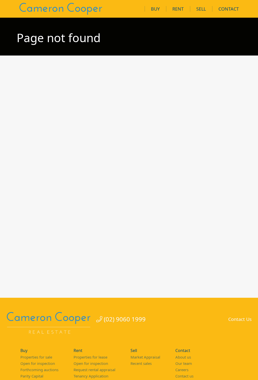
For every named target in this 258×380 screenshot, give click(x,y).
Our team (183, 363)
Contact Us (240, 319)
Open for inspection (37, 363)
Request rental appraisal (94, 369)
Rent (178, 9)
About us (183, 357)
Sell (201, 9)
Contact (228, 9)
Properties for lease (90, 357)
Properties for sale (36, 357)
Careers (181, 369)
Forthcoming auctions (39, 369)
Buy (155, 9)
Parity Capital (31, 375)
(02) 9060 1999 (124, 319)
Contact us (184, 375)
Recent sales (141, 363)
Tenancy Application (91, 375)
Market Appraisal (145, 357)
